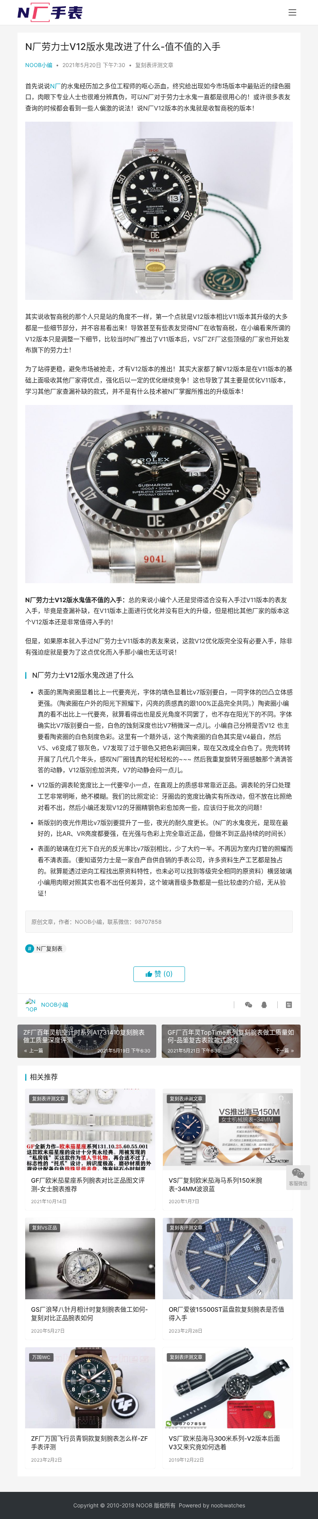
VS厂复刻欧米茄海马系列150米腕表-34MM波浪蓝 (215, 1184)
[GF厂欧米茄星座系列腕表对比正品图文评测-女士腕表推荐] (90, 1129)
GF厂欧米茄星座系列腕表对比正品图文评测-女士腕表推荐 (88, 1184)
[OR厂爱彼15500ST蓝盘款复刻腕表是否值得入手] (228, 1258)
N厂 (55, 86)
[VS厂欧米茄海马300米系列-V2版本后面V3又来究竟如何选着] (228, 1387)
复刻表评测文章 (154, 65)
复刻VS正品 (44, 1228)
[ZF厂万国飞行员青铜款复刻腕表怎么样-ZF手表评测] (90, 1387)
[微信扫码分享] (249, 1005)
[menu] (292, 12)
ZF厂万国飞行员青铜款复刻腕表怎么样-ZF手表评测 (89, 1443)
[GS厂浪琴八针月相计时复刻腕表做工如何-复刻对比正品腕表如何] (90, 1258)
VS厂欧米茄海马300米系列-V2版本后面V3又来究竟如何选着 (224, 1443)
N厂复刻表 (49, 948)
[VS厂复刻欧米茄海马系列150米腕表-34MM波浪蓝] (228, 1129)
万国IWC (41, 1357)
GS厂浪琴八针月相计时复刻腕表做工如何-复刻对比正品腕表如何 (89, 1313)
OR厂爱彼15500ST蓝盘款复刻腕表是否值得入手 (226, 1313)
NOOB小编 (38, 65)
